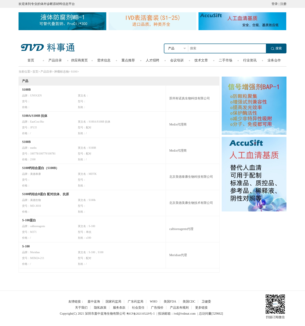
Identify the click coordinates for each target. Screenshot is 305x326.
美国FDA (170, 301)
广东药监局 (135, 301)
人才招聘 (152, 60)
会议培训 (177, 60)
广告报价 (157, 307)
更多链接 (201, 307)
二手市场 (225, 60)
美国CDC (189, 301)
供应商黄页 (79, 60)
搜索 (279, 48)
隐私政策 (100, 307)
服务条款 (119, 307)
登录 (275, 4)
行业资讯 (250, 60)
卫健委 (206, 301)
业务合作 (274, 60)
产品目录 (55, 60)
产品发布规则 (179, 307)
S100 (74, 71)
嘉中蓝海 (94, 301)
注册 (283, 4)
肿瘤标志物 (61, 71)
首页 (30, 60)
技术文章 (201, 60)
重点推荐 (128, 60)
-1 (153, 313)
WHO (153, 301)
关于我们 (81, 307)
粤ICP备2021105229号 (139, 313)
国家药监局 (113, 301)
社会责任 (138, 307)
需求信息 (104, 60)
